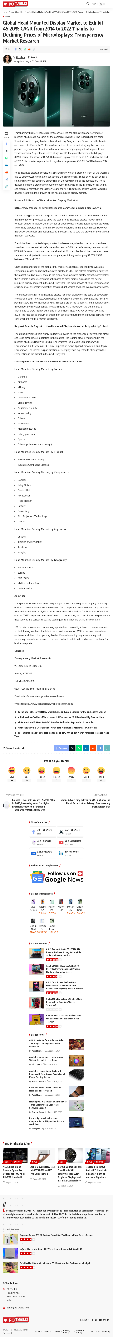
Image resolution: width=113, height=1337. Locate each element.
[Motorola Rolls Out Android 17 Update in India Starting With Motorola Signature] (97, 1155)
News (11, 12)
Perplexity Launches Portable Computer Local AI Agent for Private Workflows (46, 1121)
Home (5, 12)
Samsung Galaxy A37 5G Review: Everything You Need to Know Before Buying (56, 1235)
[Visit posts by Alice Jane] (7, 59)
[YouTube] (100, 1320)
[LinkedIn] (70, 853)
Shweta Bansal (38, 1081)
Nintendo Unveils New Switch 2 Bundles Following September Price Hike (56, 722)
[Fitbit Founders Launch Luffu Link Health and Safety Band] (76, 1091)
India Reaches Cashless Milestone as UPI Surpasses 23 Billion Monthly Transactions (61, 717)
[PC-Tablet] (16, 3)
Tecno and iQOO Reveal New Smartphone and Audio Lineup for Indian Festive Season (62, 711)
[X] (70, 831)
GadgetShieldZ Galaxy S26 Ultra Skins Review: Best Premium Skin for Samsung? (64, 1002)
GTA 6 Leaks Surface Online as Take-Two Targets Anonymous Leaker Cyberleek (46, 1043)
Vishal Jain (36, 1064)
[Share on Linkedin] (6, 165)
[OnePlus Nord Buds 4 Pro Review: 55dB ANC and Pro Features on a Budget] (10, 1267)
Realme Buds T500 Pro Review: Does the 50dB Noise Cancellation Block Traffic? (63, 1018)
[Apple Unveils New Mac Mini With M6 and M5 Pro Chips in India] (42, 1155)
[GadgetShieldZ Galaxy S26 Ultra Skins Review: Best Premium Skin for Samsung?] (36, 1002)
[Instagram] (42, 842)
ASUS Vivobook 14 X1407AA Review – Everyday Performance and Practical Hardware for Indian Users (63, 969)
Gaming (17, 1162)
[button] (88, 3)
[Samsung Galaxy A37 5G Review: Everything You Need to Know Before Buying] (10, 1239)
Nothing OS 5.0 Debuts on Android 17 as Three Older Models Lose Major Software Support (48, 1104)
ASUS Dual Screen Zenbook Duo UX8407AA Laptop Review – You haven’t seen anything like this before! (64, 985)
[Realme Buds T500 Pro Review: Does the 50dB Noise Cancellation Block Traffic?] (36, 1019)
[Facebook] (42, 831)
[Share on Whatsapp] (25, 49)
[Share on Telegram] (6, 179)
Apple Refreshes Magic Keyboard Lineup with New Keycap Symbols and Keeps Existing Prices (47, 1074)
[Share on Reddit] (29, 49)
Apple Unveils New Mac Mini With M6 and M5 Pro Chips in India (42, 1170)
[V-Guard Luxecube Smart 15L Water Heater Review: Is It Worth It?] (10, 1253)
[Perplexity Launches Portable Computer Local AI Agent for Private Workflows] (76, 1122)
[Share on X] (20, 49)
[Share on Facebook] (16, 49)
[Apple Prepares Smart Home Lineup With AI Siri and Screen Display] (76, 1060)
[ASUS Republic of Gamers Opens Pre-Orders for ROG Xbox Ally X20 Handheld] (15, 1155)
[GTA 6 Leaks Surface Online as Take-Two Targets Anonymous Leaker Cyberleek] (76, 1044)
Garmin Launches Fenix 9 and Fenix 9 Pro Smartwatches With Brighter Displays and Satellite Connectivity (70, 1173)
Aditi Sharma (37, 1051)
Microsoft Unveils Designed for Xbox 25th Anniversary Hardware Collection (57, 727)
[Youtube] (70, 842)
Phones (99, 1162)
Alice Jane (20, 57)
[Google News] (42, 853)
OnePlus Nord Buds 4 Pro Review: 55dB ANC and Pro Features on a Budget (55, 1263)
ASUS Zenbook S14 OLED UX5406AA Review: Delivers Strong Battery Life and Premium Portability (63, 952)
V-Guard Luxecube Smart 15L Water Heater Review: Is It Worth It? (51, 1249)
